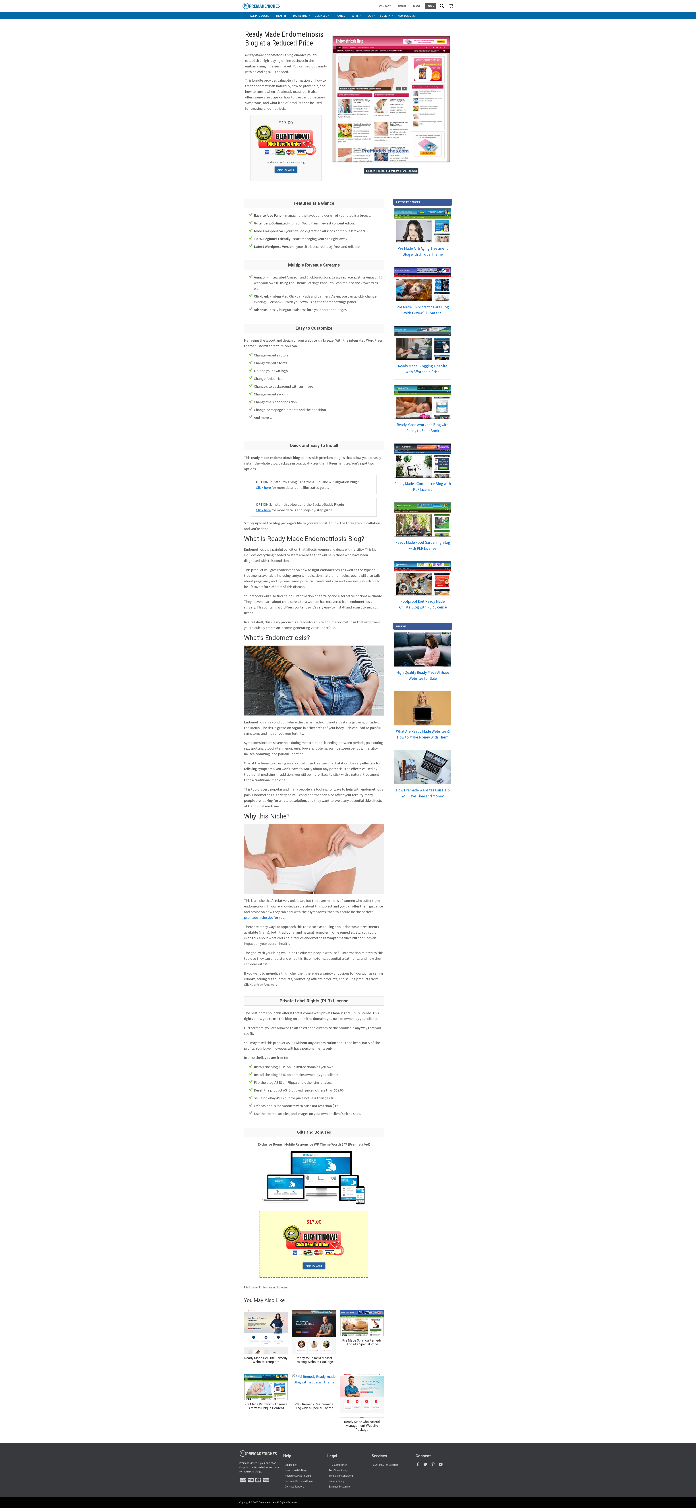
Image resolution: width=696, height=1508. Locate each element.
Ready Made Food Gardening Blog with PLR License (422, 545)
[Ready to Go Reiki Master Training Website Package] (314, 1332)
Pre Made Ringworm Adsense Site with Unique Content (266, 1406)
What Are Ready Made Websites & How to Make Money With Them (423, 734)
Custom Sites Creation (386, 1464)
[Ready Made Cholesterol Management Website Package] (362, 1396)
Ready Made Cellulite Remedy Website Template (265, 1360)
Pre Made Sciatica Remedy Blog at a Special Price (362, 1342)
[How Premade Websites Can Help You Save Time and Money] (422, 767)
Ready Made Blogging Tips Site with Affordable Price (422, 369)
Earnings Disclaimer (340, 1486)
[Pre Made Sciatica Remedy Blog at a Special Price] (362, 1323)
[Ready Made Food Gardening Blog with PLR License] (422, 519)
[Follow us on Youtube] (442, 1465)
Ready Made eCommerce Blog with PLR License (422, 486)
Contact (385, 6)
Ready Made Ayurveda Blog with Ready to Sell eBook (423, 427)
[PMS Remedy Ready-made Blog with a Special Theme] (314, 1387)
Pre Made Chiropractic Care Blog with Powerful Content (423, 310)
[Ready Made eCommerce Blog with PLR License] (422, 460)
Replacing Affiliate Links (298, 1475)
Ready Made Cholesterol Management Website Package (362, 1425)
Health (281, 15)
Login (430, 6)
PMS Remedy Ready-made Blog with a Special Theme (314, 1406)
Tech (369, 15)
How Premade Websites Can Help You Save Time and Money (423, 793)
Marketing (300, 15)
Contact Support (294, 1486)
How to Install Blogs (296, 1470)
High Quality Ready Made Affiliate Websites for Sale (422, 675)
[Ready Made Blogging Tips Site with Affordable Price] (422, 343)
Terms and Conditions (341, 1475)
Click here (263, 487)
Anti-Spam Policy (338, 1470)
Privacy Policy (336, 1481)
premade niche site (258, 917)
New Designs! (407, 15)
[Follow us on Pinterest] (434, 1465)
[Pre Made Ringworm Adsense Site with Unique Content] (266, 1387)
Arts (355, 15)
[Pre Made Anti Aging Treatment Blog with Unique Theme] (422, 225)
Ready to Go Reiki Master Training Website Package (314, 1360)
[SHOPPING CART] (451, 6)
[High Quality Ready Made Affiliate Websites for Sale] (422, 649)
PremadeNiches (267, 1502)
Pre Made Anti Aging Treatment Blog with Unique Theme (423, 251)
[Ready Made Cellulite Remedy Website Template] (266, 1332)
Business (321, 15)
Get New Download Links (299, 1481)
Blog (416, 6)
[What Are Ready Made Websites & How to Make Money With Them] (422, 708)
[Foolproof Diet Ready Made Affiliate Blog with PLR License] (422, 578)
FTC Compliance (338, 1464)
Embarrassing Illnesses (273, 1287)
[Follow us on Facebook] (419, 1465)
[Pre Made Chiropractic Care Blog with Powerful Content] (422, 284)
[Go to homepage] (269, 6)
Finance (339, 15)
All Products (259, 15)
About (402, 6)
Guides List (291, 1464)
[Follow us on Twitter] (427, 1465)
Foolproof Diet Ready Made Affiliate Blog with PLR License (423, 604)
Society (385, 15)
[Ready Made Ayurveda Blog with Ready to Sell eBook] (422, 402)
